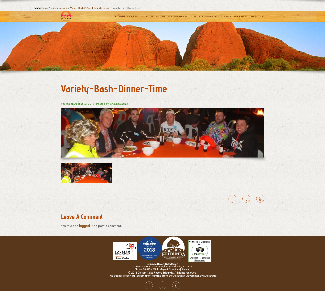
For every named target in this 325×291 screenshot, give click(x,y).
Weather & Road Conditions (215, 16)
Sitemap (185, 269)
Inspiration (240, 16)
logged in (86, 226)
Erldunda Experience (126, 16)
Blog (193, 16)
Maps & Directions (170, 269)
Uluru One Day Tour (153, 16)
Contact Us (256, 16)
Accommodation (177, 16)
